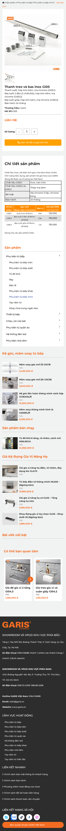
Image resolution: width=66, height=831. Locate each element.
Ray (11, 279)
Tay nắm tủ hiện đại (15, 759)
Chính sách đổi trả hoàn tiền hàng (21, 793)
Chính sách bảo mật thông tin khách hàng (25, 774)
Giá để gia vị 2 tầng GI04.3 (17, 589)
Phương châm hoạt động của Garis (21, 786)
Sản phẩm (11, 2)
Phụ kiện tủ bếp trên (21, 262)
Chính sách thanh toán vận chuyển (21, 799)
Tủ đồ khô (14, 274)
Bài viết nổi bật (14, 535)
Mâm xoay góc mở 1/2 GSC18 (34, 364)
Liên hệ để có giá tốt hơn (34, 142)
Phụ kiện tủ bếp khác (21, 291)
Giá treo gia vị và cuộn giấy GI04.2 (47, 589)
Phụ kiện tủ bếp (24, 2)
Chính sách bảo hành (14, 780)
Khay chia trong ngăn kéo (23, 308)
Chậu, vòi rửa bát (16, 321)
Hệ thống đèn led (16, 334)
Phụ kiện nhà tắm (16, 340)
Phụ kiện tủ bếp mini (43, 2)
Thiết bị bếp (13, 314)
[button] (30, 579)
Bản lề (12, 285)
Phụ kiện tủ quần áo (18, 327)
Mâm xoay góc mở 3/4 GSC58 (35, 379)
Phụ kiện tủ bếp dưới (21, 268)
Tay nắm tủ (15, 302)
